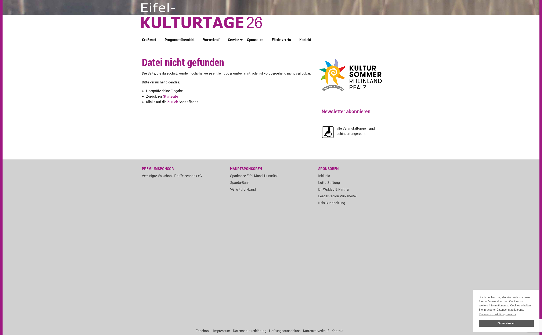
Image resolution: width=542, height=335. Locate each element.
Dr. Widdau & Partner (333, 189)
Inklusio (324, 175)
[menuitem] (150, 40)
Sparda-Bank (239, 182)
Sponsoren (255, 39)
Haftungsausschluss (284, 330)
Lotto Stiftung (329, 182)
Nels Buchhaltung (331, 203)
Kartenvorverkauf (316, 330)
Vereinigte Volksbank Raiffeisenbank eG (172, 175)
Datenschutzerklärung (249, 330)
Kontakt (305, 39)
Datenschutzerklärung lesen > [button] (497, 314)
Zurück (172, 102)
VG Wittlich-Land (243, 189)
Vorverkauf (211, 39)
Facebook (203, 330)
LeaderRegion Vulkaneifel (337, 196)
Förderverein (281, 39)
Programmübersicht (180, 39)
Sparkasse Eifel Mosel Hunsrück (254, 175)
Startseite (170, 96)
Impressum (221, 330)
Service (233, 39)
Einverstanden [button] (506, 323)
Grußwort (149, 39)
